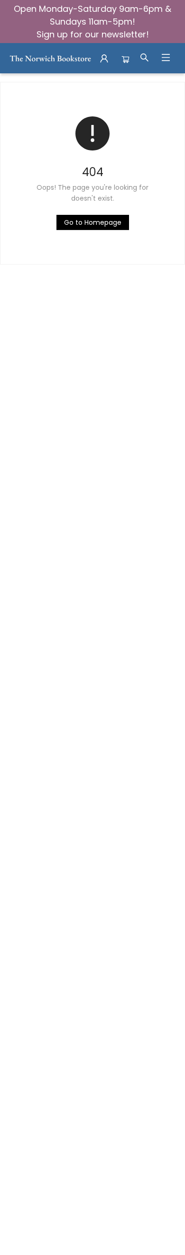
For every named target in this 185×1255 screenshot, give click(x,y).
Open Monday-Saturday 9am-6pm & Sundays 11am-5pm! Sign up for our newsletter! (92, 21)
